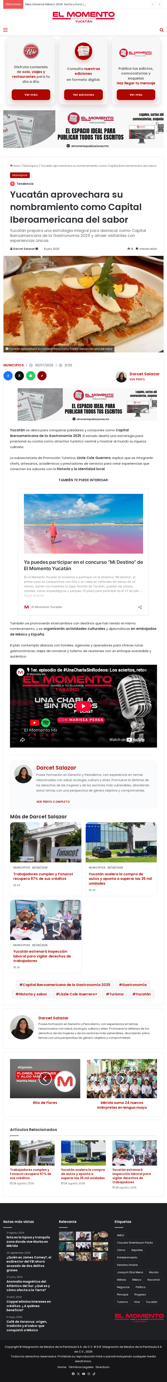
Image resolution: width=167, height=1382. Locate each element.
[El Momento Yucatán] (83, 17)
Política (140, 1287)
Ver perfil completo (53, 802)
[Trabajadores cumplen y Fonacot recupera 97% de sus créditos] (32, 1153)
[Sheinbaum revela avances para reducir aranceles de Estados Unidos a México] (100, 1256)
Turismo (116, 994)
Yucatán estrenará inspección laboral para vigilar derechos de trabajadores (42, 956)
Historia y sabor (33, 994)
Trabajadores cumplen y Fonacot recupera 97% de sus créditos (43, 876)
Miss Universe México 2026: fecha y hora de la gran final (64, 4)
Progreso (140, 1294)
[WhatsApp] (30, 375)
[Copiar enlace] (42, 375)
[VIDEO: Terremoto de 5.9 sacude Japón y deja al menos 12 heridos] (66, 1246)
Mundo (154, 1272)
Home (62, 1367)
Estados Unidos (127, 1265)
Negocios (123, 1287)
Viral (137, 1302)
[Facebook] (8, 375)
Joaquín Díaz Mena (130, 1272)
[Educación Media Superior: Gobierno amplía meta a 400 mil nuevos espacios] (100, 1246)
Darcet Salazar (24, 249)
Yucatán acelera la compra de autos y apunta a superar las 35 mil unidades (120, 879)
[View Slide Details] (83, 129)
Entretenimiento (127, 1257)
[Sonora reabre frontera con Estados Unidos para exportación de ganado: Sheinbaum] (83, 1246)
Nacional (153, 1280)
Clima (121, 1250)
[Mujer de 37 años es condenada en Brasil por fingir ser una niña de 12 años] (66, 1256)
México (136, 1280)
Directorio (103, 1367)
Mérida (121, 1280)
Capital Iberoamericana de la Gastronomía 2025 (66, 984)
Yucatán (143, 994)
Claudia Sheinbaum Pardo (135, 1242)
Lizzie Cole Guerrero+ (78, 994)
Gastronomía (134, 984)
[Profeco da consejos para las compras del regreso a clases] (83, 1256)
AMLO (120, 1235)
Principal (122, 1294)
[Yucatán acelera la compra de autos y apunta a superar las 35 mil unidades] (83, 1153)
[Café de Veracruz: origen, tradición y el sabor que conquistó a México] (100, 1236)
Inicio (17, 166)
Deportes (137, 1250)
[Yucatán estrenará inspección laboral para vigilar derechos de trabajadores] (134, 1153)
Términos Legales (81, 1367)
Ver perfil (137, 379)
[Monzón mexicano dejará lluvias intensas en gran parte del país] (66, 1236)
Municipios (30, 166)
